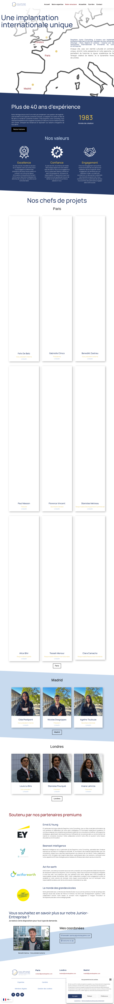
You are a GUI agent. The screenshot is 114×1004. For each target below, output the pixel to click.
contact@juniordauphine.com (43, 974)
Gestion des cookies (45, 989)
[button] (110, 979)
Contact (99, 4)
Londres (39, 42)
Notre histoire (19, 129)
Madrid (27, 88)
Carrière (91, 4)
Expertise (21, 982)
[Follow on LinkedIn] (18, 995)
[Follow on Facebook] (13, 995)
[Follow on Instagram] (22, 995)
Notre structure (71, 4)
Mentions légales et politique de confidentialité (93, 1001)
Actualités (82, 4)
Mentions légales (21, 989)
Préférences (104, 996)
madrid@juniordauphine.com (92, 973)
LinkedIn (24, 359)
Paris (47, 55)
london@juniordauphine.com (67, 973)
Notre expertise (57, 4)
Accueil (47, 4)
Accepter (75, 996)
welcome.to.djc (68, 941)
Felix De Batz (24, 353)
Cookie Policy (77, 1001)
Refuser (89, 996)
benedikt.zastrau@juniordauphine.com (76, 936)
